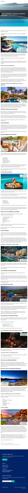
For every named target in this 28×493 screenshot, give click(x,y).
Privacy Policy (23, 487)
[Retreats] (2, 1)
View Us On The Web (17, 487)
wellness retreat (8, 233)
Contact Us (4, 459)
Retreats (11, 439)
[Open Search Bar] (24, 1)
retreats (9, 387)
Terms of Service (23, 488)
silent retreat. (10, 169)
